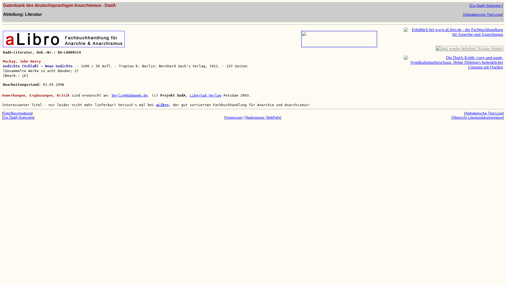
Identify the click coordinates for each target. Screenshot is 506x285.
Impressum (233, 118)
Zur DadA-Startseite (486, 6)
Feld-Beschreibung (17, 113)
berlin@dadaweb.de (130, 95)
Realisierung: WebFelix (262, 118)
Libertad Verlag (205, 95)
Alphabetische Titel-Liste (483, 15)
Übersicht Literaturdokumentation (478, 118)
